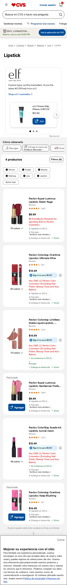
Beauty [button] (44, 170)
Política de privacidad (34, 578)
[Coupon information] (60, 275)
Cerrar (61, 539)
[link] (43, 208)
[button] (56, 159)
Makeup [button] (12, 176)
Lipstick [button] (43, 176)
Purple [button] (28, 170)
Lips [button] (28, 176)
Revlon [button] (12, 170)
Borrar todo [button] (11, 182)
